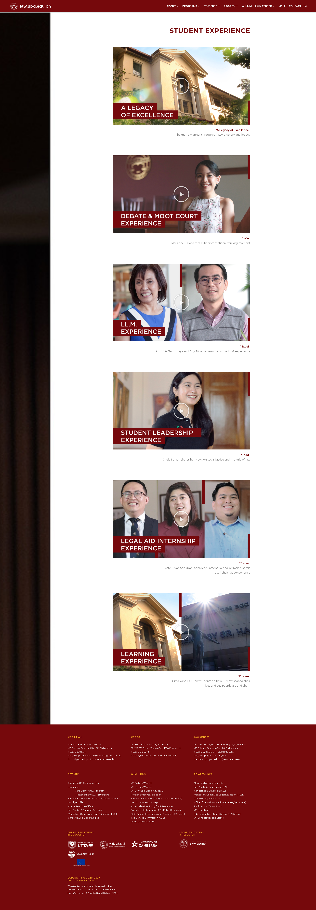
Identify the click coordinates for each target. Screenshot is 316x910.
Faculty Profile (75, 802)
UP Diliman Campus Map (144, 802)
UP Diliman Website (141, 787)
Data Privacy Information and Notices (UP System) (158, 814)
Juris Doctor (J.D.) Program (90, 790)
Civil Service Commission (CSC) (148, 817)
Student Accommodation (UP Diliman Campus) (156, 798)
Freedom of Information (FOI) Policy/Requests (156, 810)
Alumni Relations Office (80, 806)
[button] (181, 86)
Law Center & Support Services (85, 810)
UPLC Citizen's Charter (143, 821)
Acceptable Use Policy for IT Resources (152, 806)
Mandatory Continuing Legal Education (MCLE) (93, 814)
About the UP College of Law (83, 783)
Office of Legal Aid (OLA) (207, 798)
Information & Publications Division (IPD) (95, 893)
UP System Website (141, 783)
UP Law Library (202, 810)
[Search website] (306, 6)
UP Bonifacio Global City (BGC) (147, 790)
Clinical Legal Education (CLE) (210, 790)
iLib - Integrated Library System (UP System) (217, 814)
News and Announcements (208, 783)
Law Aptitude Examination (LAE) (211, 787)
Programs (73, 787)
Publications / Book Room (208, 806)
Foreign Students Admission (146, 794)
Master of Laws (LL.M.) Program (92, 794)
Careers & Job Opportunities (83, 817)
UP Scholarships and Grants (209, 817)
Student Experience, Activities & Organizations (93, 798)
